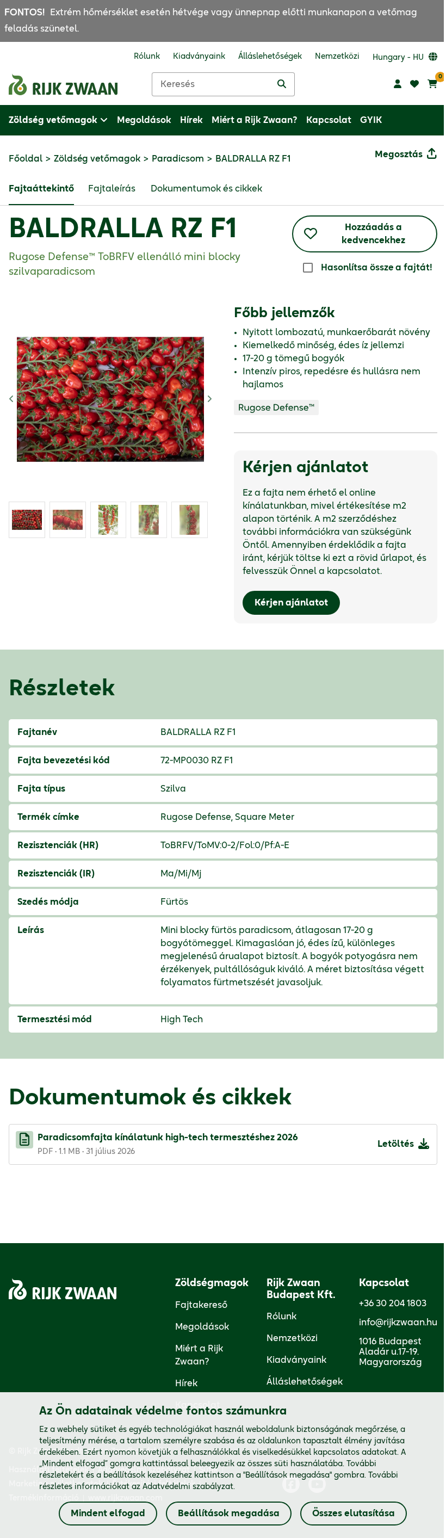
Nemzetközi (292, 1338)
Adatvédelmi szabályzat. (189, 1487)
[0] (432, 84)
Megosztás (399, 154)
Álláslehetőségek (305, 1382)
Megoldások (202, 1327)
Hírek (186, 1383)
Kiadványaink (296, 1360)
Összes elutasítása (353, 1513)
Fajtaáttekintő (41, 188)
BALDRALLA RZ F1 (123, 230)
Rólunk (281, 1316)
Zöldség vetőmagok (97, 159)
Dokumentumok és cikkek (206, 188)
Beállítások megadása (229, 1513)
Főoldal (25, 159)
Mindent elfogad (108, 1513)
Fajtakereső (201, 1305)
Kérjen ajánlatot (291, 602)
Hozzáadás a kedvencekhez (373, 234)
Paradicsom (178, 159)
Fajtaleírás (111, 188)
